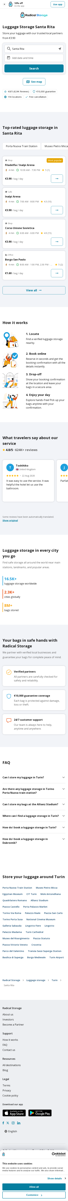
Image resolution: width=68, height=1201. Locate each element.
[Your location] (59, 48)
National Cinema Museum (40, 919)
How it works (10, 1040)
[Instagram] (13, 1123)
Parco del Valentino (13, 951)
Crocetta (36, 944)
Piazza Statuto (41, 938)
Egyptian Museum (13, 894)
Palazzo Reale (32, 913)
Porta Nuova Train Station (17, 887)
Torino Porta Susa (13, 919)
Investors (8, 1019)
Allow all (34, 1186)
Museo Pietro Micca (46, 887)
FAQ (5, 1045)
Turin (55, 980)
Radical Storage (11, 980)
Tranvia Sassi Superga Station (44, 951)
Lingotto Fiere (33, 925)
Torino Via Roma (12, 913)
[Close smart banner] (4, 4)
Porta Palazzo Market (35, 906)
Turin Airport (56, 957)
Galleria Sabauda (12, 925)
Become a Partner (13, 1024)
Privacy (7, 1090)
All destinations (12, 1065)
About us (8, 1014)
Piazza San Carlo (53, 913)
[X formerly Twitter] (7, 1123)
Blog (5, 1070)
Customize (32, 1195)
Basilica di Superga (13, 957)
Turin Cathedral (34, 932)
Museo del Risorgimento (16, 938)
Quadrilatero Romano (15, 900)
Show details (54, 1178)
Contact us (9, 1050)
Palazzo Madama (12, 932)
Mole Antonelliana (50, 894)
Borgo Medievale (36, 957)
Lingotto (49, 925)
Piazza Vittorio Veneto (15, 944)
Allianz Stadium (39, 900)
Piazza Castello (11, 906)
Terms (6, 1085)
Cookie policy (10, 1095)
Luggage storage (35, 980)
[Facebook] (3, 1123)
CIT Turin (31, 894)
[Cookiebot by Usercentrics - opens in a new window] (52, 1154)
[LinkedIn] (18, 1123)
